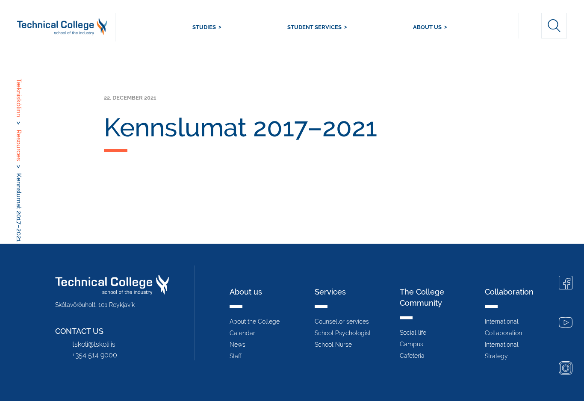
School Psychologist (343, 333)
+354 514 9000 (94, 355)
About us (427, 27)
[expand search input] (554, 25)
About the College (255, 321)
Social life (413, 332)
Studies (204, 27)
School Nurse (333, 344)
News (237, 344)
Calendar (242, 333)
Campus (411, 344)
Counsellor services (342, 321)
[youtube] (565, 323)
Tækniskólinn (66, 27)
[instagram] (565, 369)
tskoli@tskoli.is (93, 344)
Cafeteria (412, 355)
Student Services (314, 27)
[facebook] (565, 284)
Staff (236, 356)
